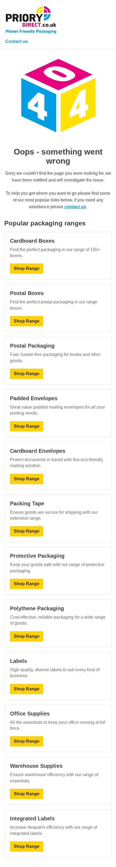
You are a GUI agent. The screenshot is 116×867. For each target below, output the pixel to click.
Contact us (16, 41)
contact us (75, 206)
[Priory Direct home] (31, 20)
